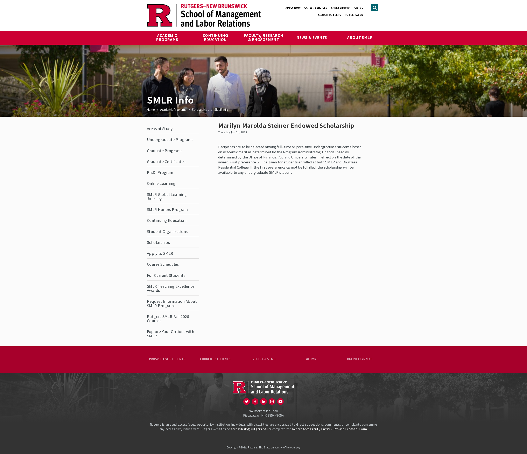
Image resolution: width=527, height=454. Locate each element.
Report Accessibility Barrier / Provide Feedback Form (329, 428)
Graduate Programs (164, 150)
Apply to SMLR (160, 253)
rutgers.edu (354, 15)
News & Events (311, 37)
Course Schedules (163, 264)
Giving (358, 8)
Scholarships (158, 242)
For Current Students (166, 275)
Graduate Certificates (166, 161)
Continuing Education (216, 37)
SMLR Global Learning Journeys (167, 196)
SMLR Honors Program (167, 209)
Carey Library (341, 8)
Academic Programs (167, 37)
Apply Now (293, 8)
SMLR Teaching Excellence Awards (171, 288)
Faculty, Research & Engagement (264, 37)
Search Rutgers (329, 15)
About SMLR (360, 37)
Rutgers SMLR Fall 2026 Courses (168, 318)
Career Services (315, 8)
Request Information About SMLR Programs (172, 303)
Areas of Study (160, 128)
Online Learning (161, 183)
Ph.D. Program (160, 172)
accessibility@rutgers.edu (249, 428)
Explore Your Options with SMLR (170, 333)
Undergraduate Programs (170, 139)
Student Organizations (167, 231)
